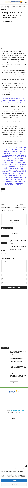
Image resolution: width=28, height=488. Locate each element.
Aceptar (14, 480)
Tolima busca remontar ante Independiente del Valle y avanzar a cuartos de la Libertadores (18, 360)
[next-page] (5, 253)
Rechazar (14, 484)
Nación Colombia (6, 21)
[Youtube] (21, 422)
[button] (26, 466)
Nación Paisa (7, 6)
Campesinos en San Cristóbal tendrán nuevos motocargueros (21, 207)
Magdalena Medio (15, 188)
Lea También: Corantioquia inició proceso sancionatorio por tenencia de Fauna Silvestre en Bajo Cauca (13, 101)
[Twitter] (10, 25)
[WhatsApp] (17, 25)
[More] (20, 25)
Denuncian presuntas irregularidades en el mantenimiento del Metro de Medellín (18, 240)
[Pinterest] (14, 25)
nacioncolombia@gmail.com (17, 410)
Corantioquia (8, 188)
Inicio (2, 6)
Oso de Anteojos (5, 190)
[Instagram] (10, 422)
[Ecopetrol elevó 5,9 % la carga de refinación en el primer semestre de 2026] (5, 368)
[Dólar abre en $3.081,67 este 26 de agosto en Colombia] (5, 353)
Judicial (3, 250)
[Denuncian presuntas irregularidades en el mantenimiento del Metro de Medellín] (5, 241)
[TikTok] (14, 422)
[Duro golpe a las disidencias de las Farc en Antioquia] (5, 234)
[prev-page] (2, 253)
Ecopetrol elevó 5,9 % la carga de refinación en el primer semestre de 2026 (18, 368)
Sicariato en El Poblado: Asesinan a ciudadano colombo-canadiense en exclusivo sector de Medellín (18, 248)
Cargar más (13, 382)
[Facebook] (7, 25)
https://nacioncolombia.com (14, 222)
